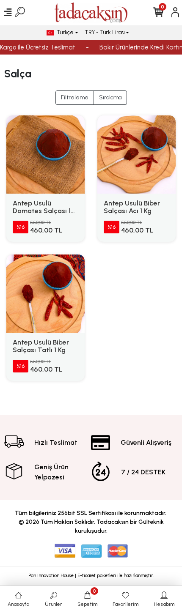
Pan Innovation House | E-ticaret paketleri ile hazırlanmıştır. (91, 575)
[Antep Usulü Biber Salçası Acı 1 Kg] (136, 154)
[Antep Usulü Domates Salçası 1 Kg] (45, 154)
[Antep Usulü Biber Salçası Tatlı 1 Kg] (45, 294)
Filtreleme (74, 97)
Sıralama (110, 97)
